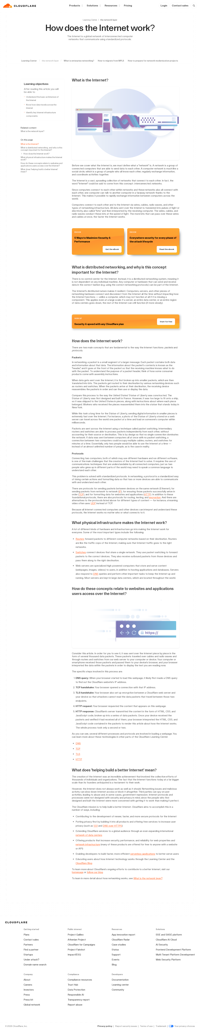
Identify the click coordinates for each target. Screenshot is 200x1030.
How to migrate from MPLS (111, 61)
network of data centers (89, 835)
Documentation (120, 979)
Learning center (120, 984)
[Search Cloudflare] (194, 6)
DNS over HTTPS (112, 825)
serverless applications (142, 853)
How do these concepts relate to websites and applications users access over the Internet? (41, 164)
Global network (32, 1004)
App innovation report (123, 934)
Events (115, 959)
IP (120, 491)
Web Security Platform (168, 959)
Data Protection (76, 989)
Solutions (92, 5)
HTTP (147, 494)
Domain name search (35, 964)
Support (116, 954)
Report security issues (126, 1026)
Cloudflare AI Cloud (166, 939)
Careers (28, 984)
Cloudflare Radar (121, 939)
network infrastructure (88, 844)
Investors (29, 989)
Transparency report (79, 999)
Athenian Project (77, 939)
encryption (155, 497)
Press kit (28, 999)
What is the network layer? (32, 131)
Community (118, 989)
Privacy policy (105, 1026)
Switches (81, 552)
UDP (93, 503)
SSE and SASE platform (169, 934)
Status (115, 949)
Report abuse (75, 1004)
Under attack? (31, 959)
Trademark (161, 1026)
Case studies (119, 944)
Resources (111, 5)
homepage (77, 872)
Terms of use (146, 1026)
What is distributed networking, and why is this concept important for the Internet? (41, 148)
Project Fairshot (76, 949)
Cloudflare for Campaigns (81, 944)
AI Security (162, 944)
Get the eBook (112, 249)
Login (164, 5)
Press (27, 994)
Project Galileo (76, 934)
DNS (95, 573)
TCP (81, 494)
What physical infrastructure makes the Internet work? (41, 158)
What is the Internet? (30, 144)
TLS (78, 753)
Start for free (166, 322)
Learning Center (90, 20)
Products (74, 5)
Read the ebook (167, 249)
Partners (28, 944)
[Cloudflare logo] (20, 5)
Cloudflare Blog (84, 863)
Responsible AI (76, 994)
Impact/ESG (74, 954)
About (27, 979)
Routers (80, 538)
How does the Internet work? (36, 154)
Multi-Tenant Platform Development (175, 954)
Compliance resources (80, 979)
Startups (28, 954)
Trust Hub (73, 984)
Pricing (128, 5)
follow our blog (95, 872)
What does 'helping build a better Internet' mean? (39, 170)
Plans (26, 934)
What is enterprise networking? (79, 61)
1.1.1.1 (96, 825)
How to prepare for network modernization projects (153, 61)
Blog (114, 964)
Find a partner (31, 949)
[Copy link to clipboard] (111, 80)
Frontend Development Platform (173, 949)
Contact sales (180, 5)
